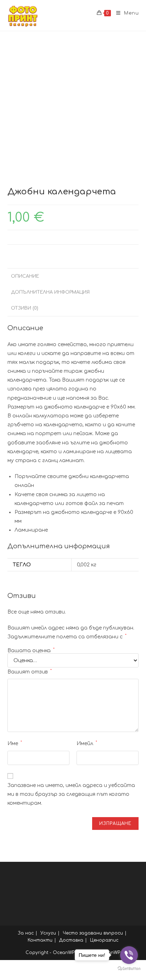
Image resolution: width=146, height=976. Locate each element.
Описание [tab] (25, 276)
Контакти (40, 940)
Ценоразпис (104, 940)
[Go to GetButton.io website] (129, 968)
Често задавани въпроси (93, 933)
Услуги (48, 933)
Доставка (71, 940)
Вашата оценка (31, 650)
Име (14, 743)
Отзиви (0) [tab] (24, 308)
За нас (26, 933)
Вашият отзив (29, 672)
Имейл (87, 743)
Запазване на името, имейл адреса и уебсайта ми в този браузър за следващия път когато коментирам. (71, 794)
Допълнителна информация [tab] (50, 292)
